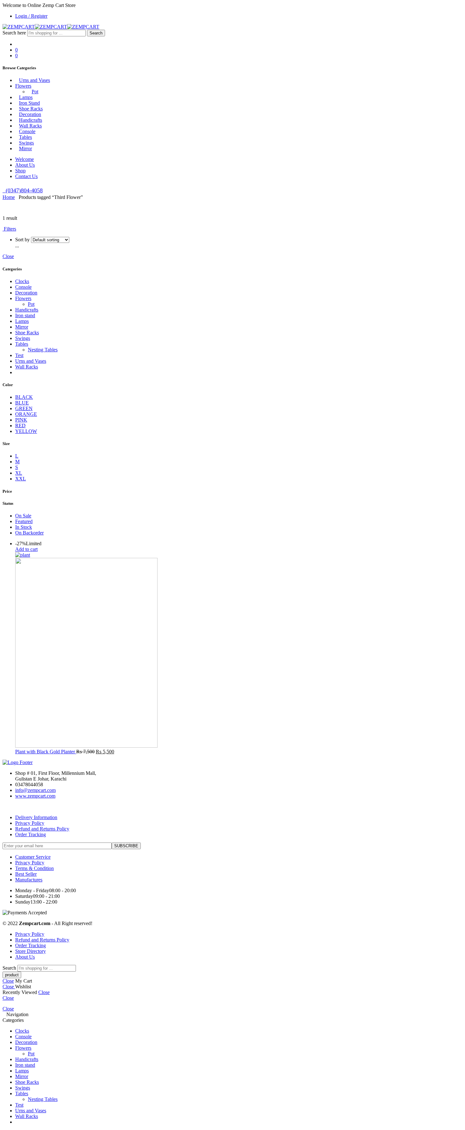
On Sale (23, 515)
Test (19, 355)
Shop (20, 170)
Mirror (25, 148)
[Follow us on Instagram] (16, 806)
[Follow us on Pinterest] (12, 806)
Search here (15, 32)
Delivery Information (36, 817)
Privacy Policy (29, 823)
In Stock (23, 527)
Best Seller (26, 874)
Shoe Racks (31, 108)
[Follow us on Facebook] (8, 806)
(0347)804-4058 (23, 190)
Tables (25, 137)
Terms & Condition (34, 868)
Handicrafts (30, 120)
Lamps (26, 97)
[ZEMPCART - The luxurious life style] (51, 26)
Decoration (30, 114)
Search (96, 33)
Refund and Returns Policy (42, 828)
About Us (25, 165)
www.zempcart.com (35, 796)
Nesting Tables (43, 349)
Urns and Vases (34, 80)
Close (8, 256)
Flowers (23, 86)
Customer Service (33, 857)
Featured (24, 521)
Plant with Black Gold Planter (45, 751)
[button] (26, 549)
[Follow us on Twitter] (4, 806)
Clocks (22, 281)
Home (9, 197)
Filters (9, 229)
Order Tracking (30, 834)
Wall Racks (30, 125)
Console (27, 131)
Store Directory (30, 951)
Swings (26, 142)
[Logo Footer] (18, 762)
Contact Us (26, 176)
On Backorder (29, 532)
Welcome (24, 159)
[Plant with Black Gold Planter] (238, 650)
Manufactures (28, 879)
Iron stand (25, 315)
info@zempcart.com (35, 790)
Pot (35, 91)
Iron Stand (29, 103)
